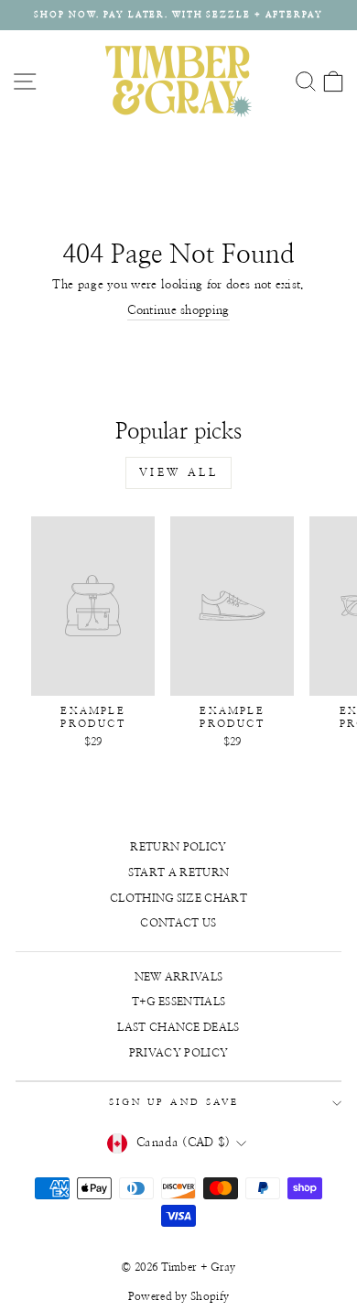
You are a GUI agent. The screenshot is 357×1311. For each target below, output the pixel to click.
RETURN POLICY (178, 846)
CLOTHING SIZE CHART (178, 898)
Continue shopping (178, 311)
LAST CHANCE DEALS (178, 1027)
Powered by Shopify (179, 1296)
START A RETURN (179, 872)
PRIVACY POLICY (179, 1052)
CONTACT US (178, 922)
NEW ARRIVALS (179, 976)
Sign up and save (174, 1102)
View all (179, 472)
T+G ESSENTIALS (179, 1001)
